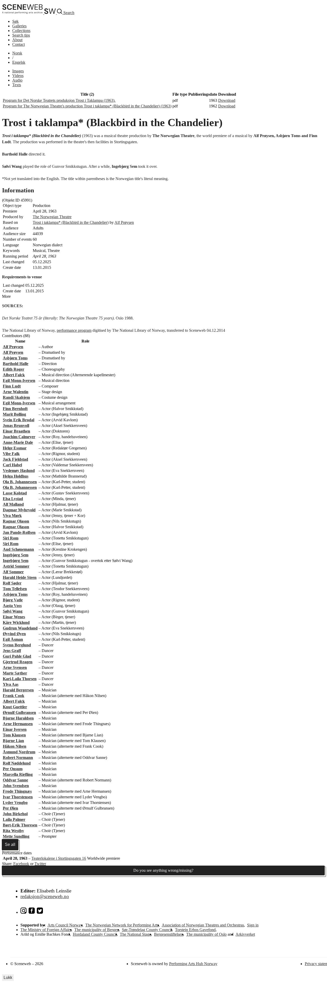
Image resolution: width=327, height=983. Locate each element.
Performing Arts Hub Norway (193, 964)
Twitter (40, 863)
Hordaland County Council (95, 934)
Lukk (8, 977)
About (17, 40)
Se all (10, 844)
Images (18, 71)
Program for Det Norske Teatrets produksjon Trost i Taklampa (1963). (59, 100)
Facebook (21, 863)
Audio (17, 80)
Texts (16, 85)
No (17, 53)
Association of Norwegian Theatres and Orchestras (203, 925)
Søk (15, 21)
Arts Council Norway (65, 925)
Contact (18, 44)
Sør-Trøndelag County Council (147, 929)
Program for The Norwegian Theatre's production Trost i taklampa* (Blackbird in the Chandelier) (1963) (87, 106)
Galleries (19, 26)
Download (226, 100)
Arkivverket (245, 934)
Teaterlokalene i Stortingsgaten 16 (58, 858)
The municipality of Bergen (96, 929)
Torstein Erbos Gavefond (195, 929)
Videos (18, 75)
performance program (74, 330)
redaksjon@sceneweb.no (44, 896)
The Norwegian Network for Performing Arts (122, 925)
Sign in (253, 925)
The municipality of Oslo (206, 934)
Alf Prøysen (124, 222)
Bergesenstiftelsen (168, 934)
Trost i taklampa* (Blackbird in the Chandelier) (71, 222)
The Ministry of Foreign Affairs (45, 929)
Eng (18, 62)
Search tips (21, 35)
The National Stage (135, 934)
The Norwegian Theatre (52, 217)
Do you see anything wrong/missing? (163, 870)
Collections (21, 30)
